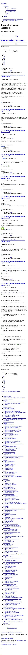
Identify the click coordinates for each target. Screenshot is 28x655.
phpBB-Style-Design (21, 640)
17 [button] (4, 62)
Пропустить (3, 3)
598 (11, 126)
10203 (11, 279)
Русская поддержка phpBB (7, 638)
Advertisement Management (15, 632)
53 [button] (4, 64)
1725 (11, 71)
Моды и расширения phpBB (7, 642)
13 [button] (4, 56)
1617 (11, 172)
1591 (11, 150)
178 (11, 105)
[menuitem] (11, 8)
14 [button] (4, 58)
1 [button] (3, 54)
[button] (3, 48)
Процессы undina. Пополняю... (12, 40)
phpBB (11, 634)
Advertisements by (5, 632)
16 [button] (4, 60)
